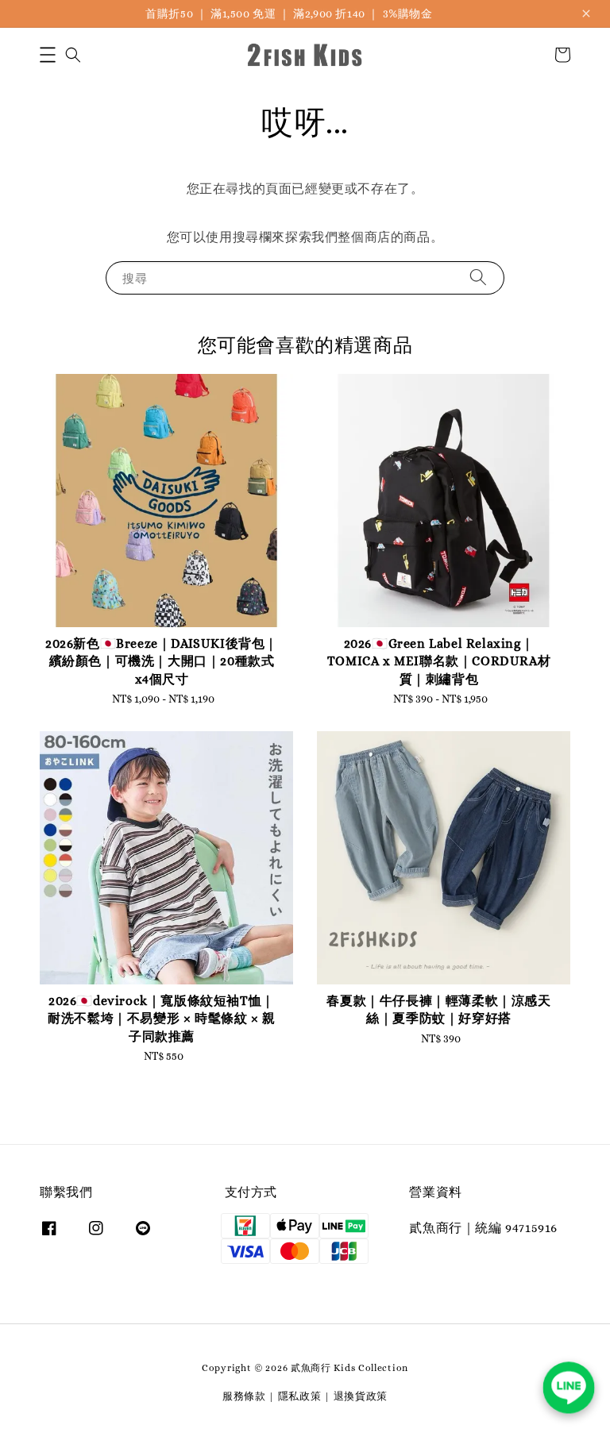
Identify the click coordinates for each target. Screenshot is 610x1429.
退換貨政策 (361, 1396)
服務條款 (244, 1396)
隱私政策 (300, 1396)
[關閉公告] (586, 13)
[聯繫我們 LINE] (569, 1388)
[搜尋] (478, 277)
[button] (47, 54)
